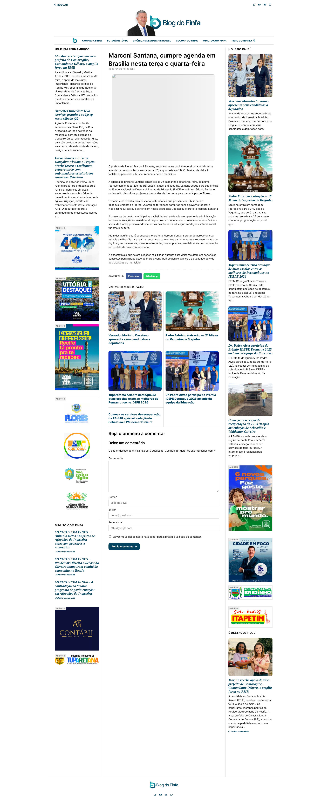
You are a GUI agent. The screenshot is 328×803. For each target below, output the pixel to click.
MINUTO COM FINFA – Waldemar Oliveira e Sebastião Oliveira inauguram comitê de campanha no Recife (77, 564)
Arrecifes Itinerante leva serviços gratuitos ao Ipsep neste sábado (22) (74, 114)
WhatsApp (152, 276)
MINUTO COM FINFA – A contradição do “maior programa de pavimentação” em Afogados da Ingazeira (75, 588)
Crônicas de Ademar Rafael (152, 40)
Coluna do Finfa (187, 40)
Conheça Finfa (92, 40)
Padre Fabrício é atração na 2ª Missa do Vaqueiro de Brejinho (192, 337)
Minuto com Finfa (215, 40)
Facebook (133, 276)
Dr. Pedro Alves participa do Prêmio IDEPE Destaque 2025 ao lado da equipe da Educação (191, 398)
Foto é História (117, 40)
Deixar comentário (66, 551)
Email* (112, 509)
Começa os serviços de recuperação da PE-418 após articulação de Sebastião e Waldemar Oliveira (134, 418)
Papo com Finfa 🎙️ (244, 40)
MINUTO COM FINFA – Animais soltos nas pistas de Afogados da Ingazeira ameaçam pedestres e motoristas (75, 539)
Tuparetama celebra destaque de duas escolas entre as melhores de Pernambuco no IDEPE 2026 (133, 398)
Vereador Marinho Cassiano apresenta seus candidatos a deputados (129, 339)
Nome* (112, 497)
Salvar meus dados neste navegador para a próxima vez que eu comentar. (157, 536)
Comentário (115, 458)
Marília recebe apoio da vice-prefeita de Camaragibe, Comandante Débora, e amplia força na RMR (76, 61)
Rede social (115, 522)
